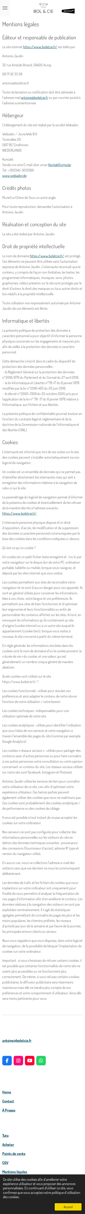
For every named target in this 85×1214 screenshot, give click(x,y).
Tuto (5, 1135)
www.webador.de (14, 175)
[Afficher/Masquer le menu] (5, 8)
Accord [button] (68, 1207)
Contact (8, 1101)
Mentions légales (14, 1171)
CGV (5, 1162)
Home (6, 1092)
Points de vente (13, 1153)
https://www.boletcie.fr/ (40, 47)
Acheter (8, 1144)
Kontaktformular (59, 164)
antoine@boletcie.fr (17, 1040)
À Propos (8, 1110)
